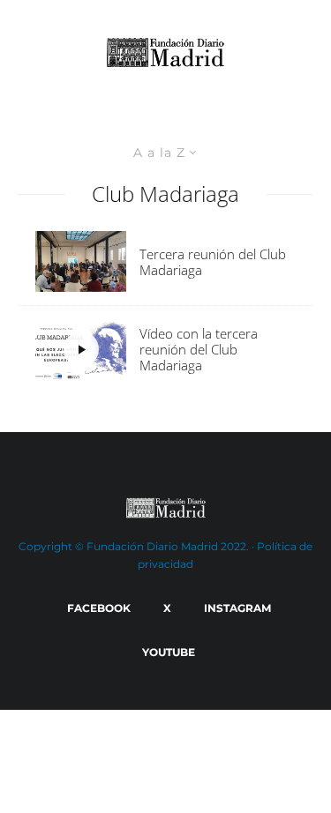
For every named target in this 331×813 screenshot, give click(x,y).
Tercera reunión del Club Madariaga (212, 262)
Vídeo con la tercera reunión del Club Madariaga (198, 349)
